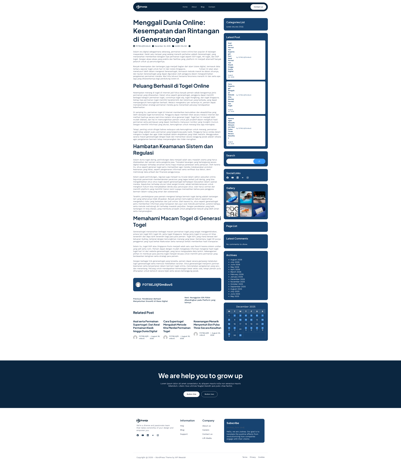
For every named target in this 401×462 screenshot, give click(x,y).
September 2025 (238, 286)
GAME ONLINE (181, 46)
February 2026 (237, 274)
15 (229, 324)
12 (251, 320)
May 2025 (234, 296)
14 (262, 320)
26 (251, 328)
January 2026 (236, 277)
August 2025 (236, 289)
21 (262, 324)
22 (229, 328)
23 (234, 328)
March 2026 (235, 272)
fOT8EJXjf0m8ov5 (143, 46)
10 (240, 320)
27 (257, 328)
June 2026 (235, 264)
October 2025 (236, 284)
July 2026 (234, 262)
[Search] (259, 161)
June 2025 (235, 294)
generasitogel (192, 69)
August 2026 (236, 259)
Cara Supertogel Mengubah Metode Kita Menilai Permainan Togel (176, 326)
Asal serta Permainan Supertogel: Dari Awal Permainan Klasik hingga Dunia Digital (146, 326)
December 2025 (237, 279)
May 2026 (234, 267)
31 (240, 335)
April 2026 (235, 269)
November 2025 (237, 282)
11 (246, 320)
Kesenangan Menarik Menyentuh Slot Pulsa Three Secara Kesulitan (207, 324)
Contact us (258, 7)
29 (229, 334)
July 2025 (234, 291)
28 (262, 328)
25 (245, 328)
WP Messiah (180, 457)
